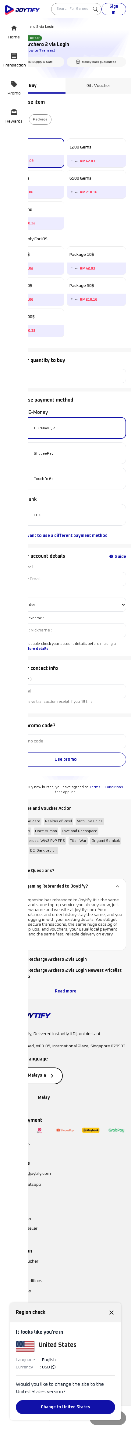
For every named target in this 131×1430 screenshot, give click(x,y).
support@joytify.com (31, 1173)
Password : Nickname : (24, 618)
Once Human (46, 831)
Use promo (66, 759)
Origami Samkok (105, 841)
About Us (13, 1271)
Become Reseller (21, 1228)
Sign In (113, 9)
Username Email (19, 567)
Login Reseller (18, 1219)
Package (40, 119)
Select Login (15, 593)
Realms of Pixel (58, 821)
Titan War (78, 841)
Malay (44, 1098)
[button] (65, 886)
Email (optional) (18, 679)
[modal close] (111, 1312)
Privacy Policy (18, 1291)
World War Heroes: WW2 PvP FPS (36, 841)
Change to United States (65, 1407)
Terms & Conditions (106, 787)
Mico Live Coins (90, 821)
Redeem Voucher (21, 1261)
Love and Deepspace (79, 831)
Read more (65, 991)
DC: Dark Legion (43, 851)
